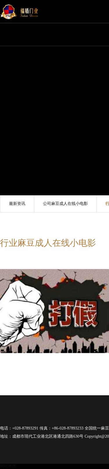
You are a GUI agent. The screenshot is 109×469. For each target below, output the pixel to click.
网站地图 (8, 466)
